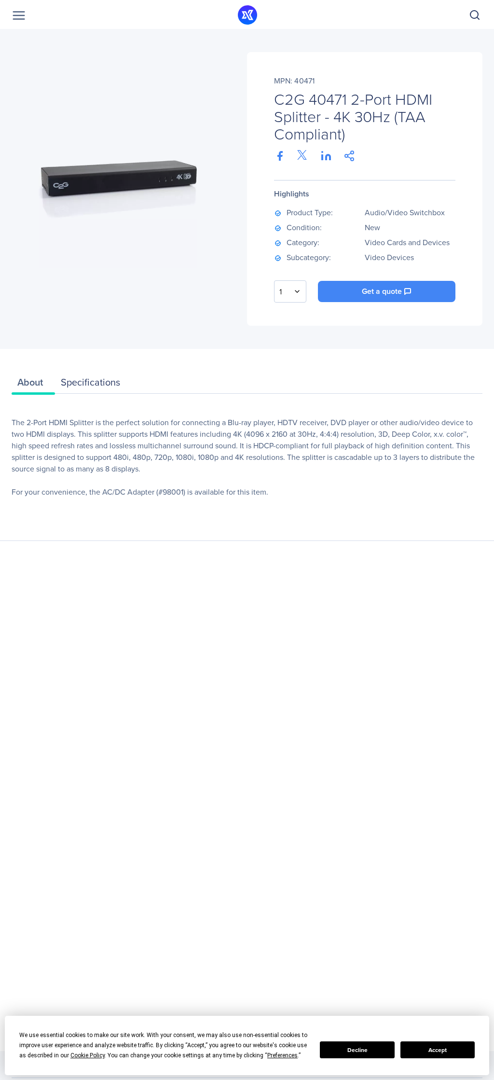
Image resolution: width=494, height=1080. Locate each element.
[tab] (33, 384)
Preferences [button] (282, 1055)
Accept (437, 1050)
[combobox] (290, 291)
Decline (357, 1050)
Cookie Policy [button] (87, 1055)
